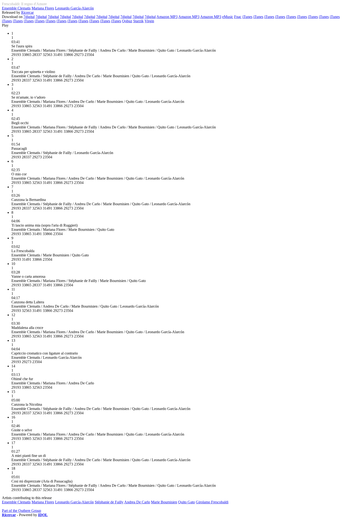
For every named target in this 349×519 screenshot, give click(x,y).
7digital (29, 17)
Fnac (237, 17)
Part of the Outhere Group (21, 511)
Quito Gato (186, 502)
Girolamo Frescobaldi (212, 502)
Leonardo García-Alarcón (74, 8)
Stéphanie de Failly (109, 502)
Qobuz (127, 21)
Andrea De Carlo (137, 502)
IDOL (43, 515)
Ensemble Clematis (16, 8)
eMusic (227, 17)
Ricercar (27, 12)
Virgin (149, 21)
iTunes (247, 17)
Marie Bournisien (164, 502)
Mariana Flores (43, 8)
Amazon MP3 (167, 17)
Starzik (138, 21)
